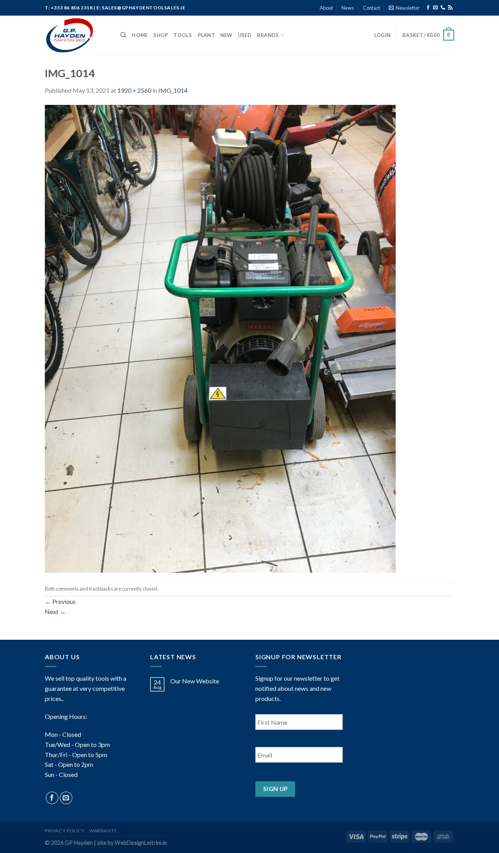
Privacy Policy (65, 831)
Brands (268, 35)
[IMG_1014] (220, 338)
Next (55, 611)
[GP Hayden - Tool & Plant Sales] (77, 35)
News (348, 8)
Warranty (103, 831)
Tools (182, 35)
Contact (371, 8)
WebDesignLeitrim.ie (141, 842)
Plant (206, 35)
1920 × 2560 (134, 90)
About (326, 8)
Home (140, 35)
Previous (60, 601)
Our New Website (194, 681)
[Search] (123, 35)
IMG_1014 (173, 90)
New (226, 35)
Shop (160, 35)
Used (244, 35)
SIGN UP (275, 788)
